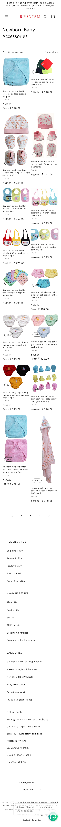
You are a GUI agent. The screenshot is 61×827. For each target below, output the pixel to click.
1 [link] (12, 515)
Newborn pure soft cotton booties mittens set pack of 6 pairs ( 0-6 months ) (44, 399)
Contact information (32, 820)
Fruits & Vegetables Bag (20, 699)
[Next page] (49, 515)
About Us (12, 602)
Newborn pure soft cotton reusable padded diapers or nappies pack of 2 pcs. (15, 469)
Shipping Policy (15, 550)
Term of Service (15, 573)
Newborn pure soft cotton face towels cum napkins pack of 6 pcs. (14, 292)
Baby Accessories (16, 684)
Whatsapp (19, 726)
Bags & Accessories (17, 692)
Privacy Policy (14, 565)
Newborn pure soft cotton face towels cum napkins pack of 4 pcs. (43, 82)
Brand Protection (16, 581)
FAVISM (12, 802)
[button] (7, 16)
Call (9, 726)
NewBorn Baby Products (20, 676)
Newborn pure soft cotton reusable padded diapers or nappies (15, 94)
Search (10, 617)
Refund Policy (14, 558)
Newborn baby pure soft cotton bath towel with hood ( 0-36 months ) (44, 490)
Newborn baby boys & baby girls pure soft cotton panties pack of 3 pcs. (44, 295)
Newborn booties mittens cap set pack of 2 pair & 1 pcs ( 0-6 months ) (16, 172)
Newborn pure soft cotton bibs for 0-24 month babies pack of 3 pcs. (15, 208)
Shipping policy (41, 815)
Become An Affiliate (17, 632)
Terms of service (23, 815)
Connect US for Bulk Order (21, 640)
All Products (13, 625)
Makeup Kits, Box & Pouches (22, 669)
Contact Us (13, 609)
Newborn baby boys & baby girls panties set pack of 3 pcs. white (15, 345)
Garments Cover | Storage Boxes (24, 661)
